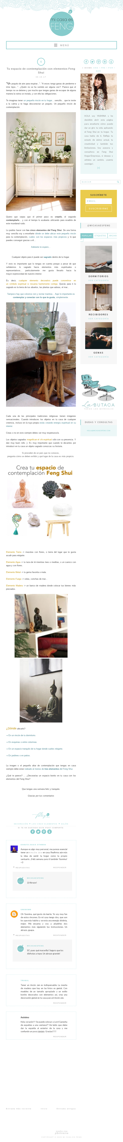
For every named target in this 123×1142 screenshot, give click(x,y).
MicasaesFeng (35, 878)
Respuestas (23, 868)
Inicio (44, 1109)
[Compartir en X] (38, 833)
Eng (96, 68)
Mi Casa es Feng (72, 1137)
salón (64, 824)
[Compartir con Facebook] (32, 833)
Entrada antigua (66, 1109)
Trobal (25, 980)
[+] (98, 168)
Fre (103, 68)
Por (110, 68)
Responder (59, 867)
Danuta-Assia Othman (33, 845)
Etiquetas (100, 236)
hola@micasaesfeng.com (98, 430)
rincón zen (35, 853)
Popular (87, 236)
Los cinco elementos (44, 824)
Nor (98, 71)
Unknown (26, 909)
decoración (21, 824)
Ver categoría (98, 280)
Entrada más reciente (19, 1109)
